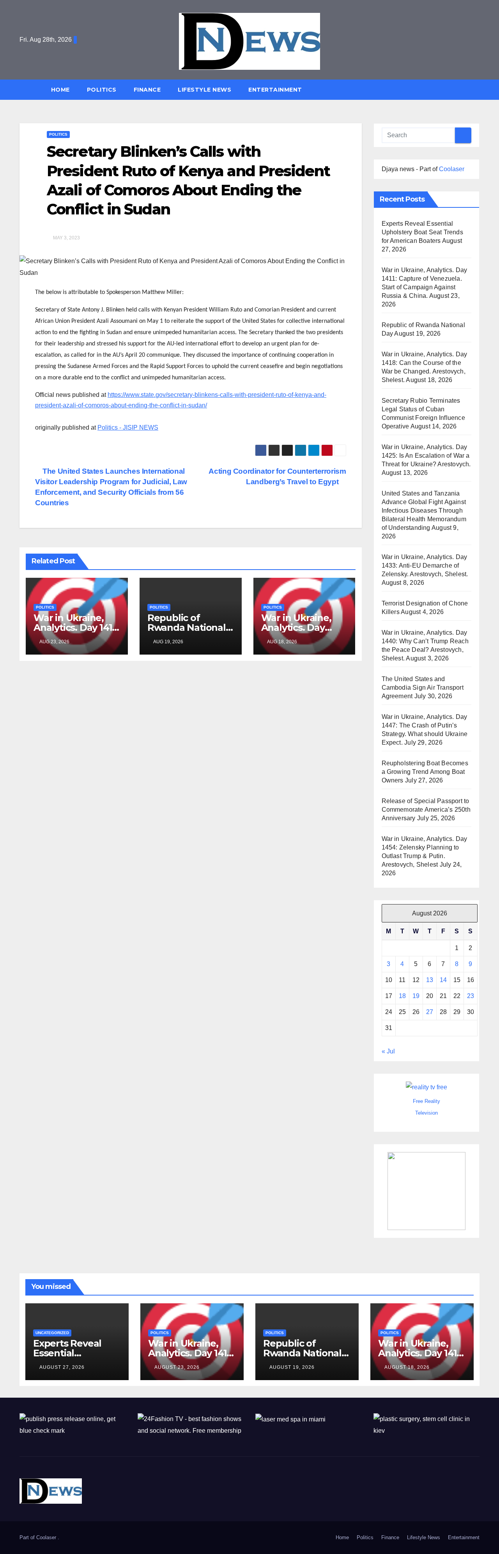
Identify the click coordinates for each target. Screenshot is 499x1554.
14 (443, 980)
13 (429, 980)
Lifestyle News (204, 89)
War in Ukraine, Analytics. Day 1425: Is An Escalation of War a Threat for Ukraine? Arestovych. (426, 455)
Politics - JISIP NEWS (127, 427)
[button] (477, 89)
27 (429, 1012)
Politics (102, 89)
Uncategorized (52, 1333)
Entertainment (275, 89)
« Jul (388, 1051)
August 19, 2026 (292, 1367)
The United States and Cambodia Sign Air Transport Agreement (423, 687)
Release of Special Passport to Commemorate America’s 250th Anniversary (426, 809)
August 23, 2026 (177, 1367)
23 (470, 996)
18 (402, 996)
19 (415, 996)
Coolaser (451, 169)
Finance (147, 89)
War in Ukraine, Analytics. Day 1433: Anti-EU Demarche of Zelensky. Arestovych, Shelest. (425, 565)
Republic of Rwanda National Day (186, 627)
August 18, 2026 (407, 1367)
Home (60, 89)
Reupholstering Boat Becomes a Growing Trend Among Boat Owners (425, 772)
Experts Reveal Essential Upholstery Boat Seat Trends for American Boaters (422, 232)
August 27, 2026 (62, 1367)
